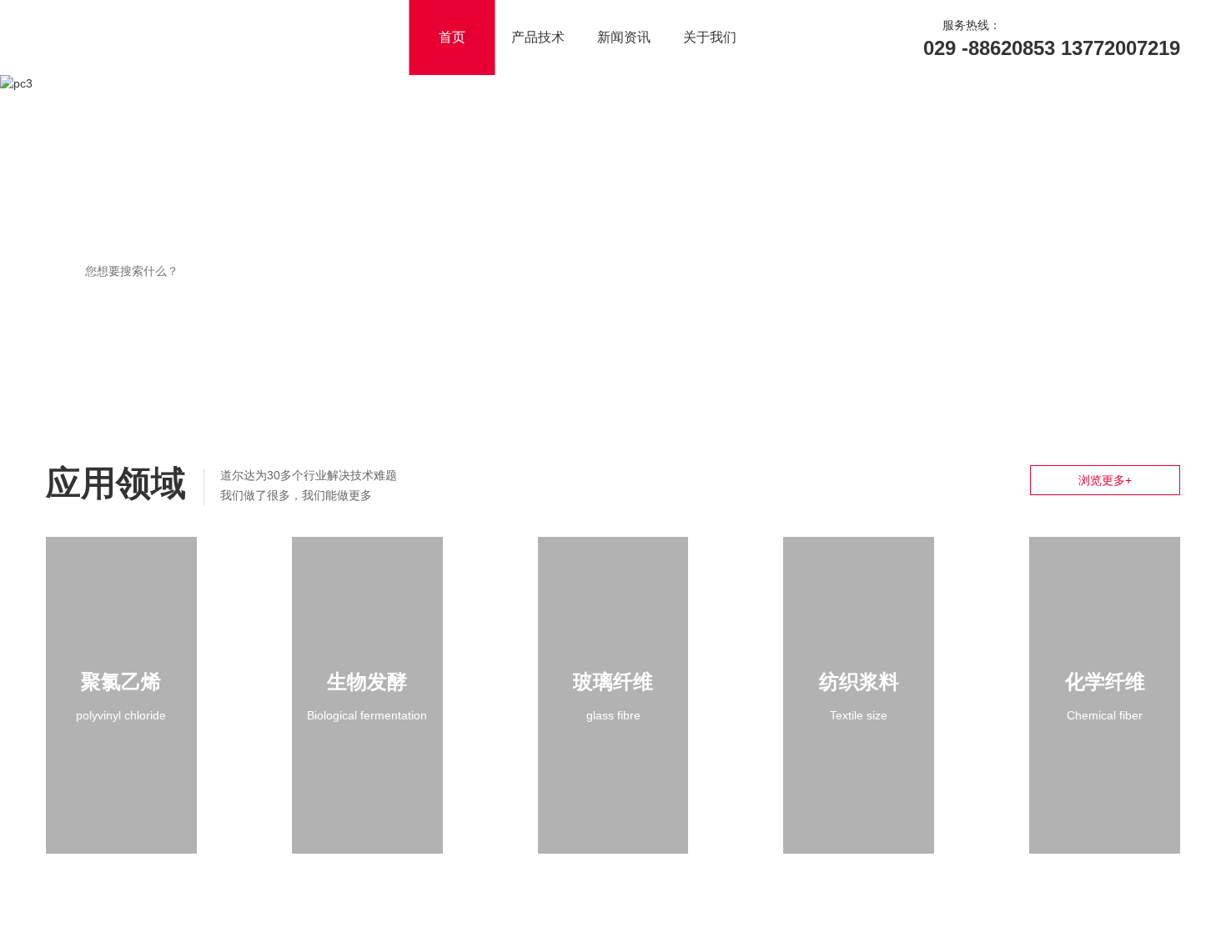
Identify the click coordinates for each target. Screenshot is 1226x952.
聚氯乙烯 (121, 681)
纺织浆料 (859, 681)
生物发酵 (367, 681)
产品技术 (626, 37)
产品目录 (824, 236)
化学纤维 (1105, 681)
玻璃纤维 (613, 681)
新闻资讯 (712, 37)
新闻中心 (1071, 236)
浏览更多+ (1105, 480)
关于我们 (798, 37)
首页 (540, 37)
